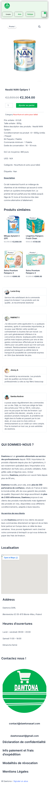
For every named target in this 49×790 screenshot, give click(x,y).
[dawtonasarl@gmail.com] (24, 731)
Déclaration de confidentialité (24, 742)
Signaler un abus (20, 781)
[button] (39, 26)
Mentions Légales (15, 771)
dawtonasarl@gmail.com (24, 735)
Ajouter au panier (27, 105)
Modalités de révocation (20, 763)
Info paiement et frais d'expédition (18, 752)
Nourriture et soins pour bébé (25, 114)
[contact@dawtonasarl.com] (24, 718)
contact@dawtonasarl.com (24, 723)
